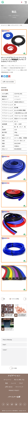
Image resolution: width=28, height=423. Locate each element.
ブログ (21, 383)
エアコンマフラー (15, 25)
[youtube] (16, 404)
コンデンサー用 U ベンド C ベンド (9, 329)
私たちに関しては (19, 379)
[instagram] (20, 404)
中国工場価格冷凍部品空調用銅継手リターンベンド (22, 315)
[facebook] (3, 404)
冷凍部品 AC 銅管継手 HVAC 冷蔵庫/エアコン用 (9, 315)
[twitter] (11, 404)
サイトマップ (19, 386)
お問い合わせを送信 (8, 81)
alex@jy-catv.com (22, 410)
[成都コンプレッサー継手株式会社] (2, 2)
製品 (9, 25)
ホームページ (4, 25)
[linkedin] (7, 404)
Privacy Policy (14, 390)
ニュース (13, 383)
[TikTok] (24, 404)
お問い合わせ (8, 386)
